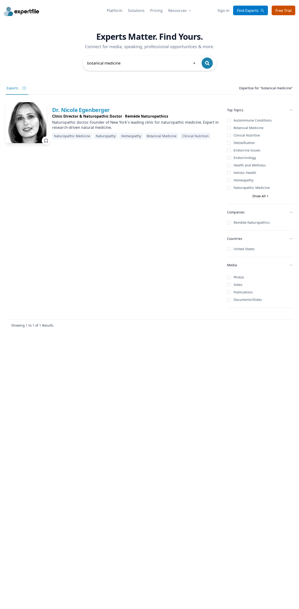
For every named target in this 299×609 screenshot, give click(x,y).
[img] (26, 122)
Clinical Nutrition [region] (195, 136)
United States (244, 249)
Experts (16, 88)
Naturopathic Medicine (252, 187)
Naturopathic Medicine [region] (72, 136)
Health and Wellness (250, 165)
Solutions (136, 10)
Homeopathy (243, 180)
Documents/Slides (248, 299)
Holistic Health (245, 172)
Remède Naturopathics (252, 222)
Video (238, 284)
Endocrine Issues (247, 150)
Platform (114, 10)
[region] (136, 116)
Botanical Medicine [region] (162, 136)
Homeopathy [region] (131, 136)
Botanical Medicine (248, 128)
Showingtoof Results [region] (32, 325)
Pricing (156, 10)
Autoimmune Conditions (253, 120)
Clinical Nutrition (247, 135)
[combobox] (141, 63)
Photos (239, 277)
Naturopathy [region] (106, 136)
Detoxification (244, 143)
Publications (243, 292)
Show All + (260, 196)
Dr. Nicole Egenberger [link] (81, 110)
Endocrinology (245, 157)
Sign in (223, 10)
